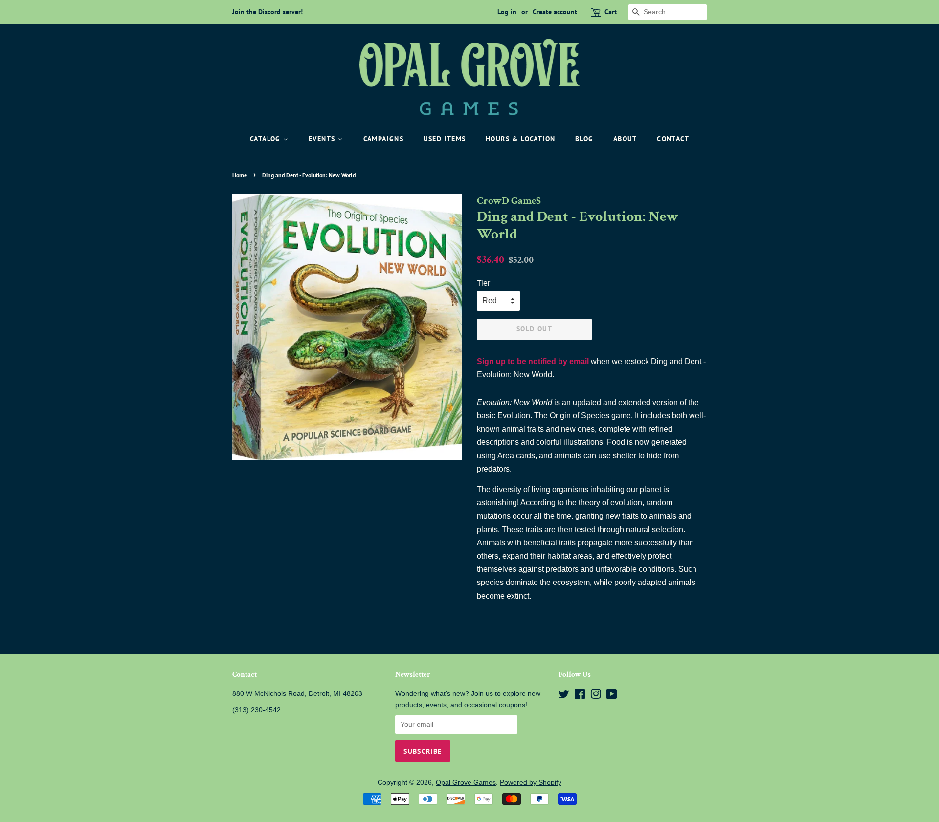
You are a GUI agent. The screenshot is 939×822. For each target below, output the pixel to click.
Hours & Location (520, 138)
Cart (610, 11)
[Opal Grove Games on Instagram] (595, 696)
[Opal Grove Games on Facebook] (579, 696)
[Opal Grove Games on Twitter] (564, 696)
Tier (483, 283)
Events (323, 138)
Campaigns (383, 138)
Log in (506, 11)
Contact (673, 138)
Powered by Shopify (530, 782)
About (625, 138)
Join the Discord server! (267, 11)
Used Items (445, 138)
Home (239, 175)
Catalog (266, 138)
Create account (555, 11)
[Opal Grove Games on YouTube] (611, 696)
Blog (584, 138)
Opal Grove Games (466, 782)
